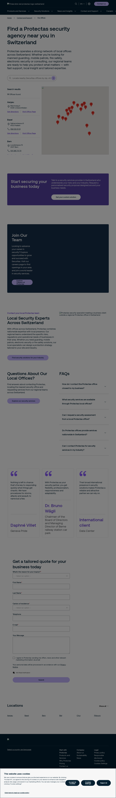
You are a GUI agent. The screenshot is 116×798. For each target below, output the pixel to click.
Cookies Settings (88, 783)
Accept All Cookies (72, 783)
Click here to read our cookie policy (17, 793)
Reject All (103, 783)
